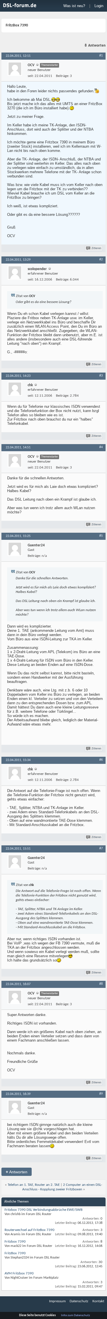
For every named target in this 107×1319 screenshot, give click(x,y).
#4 (101, 447)
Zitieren (96, 248)
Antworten (16, 1171)
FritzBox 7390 (15, 1253)
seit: (31, 76)
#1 (101, 55)
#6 (101, 760)
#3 (101, 375)
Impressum (57, 1301)
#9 (101, 1094)
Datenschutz (79, 1301)
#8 (101, 984)
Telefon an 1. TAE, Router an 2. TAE (34, 1185)
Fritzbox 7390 (15, 1241)
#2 (101, 259)
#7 (101, 848)
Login (98, 6)
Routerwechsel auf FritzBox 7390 (29, 1230)
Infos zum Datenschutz (75, 1315)
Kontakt (98, 1301)
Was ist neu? (74, 6)
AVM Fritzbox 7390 (19, 1273)
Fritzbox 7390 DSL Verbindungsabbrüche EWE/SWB (43, 1210)
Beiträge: (62, 76)
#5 (101, 536)
